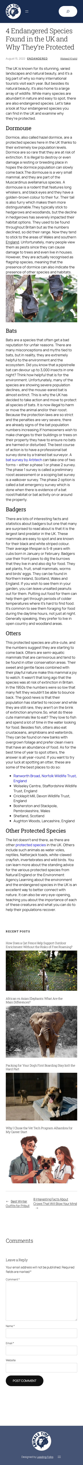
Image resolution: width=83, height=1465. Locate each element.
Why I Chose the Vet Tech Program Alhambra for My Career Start (39, 1130)
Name (10, 1326)
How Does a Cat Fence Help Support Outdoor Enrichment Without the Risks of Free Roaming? (39, 945)
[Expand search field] (68, 11)
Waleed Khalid (68, 58)
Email (10, 1343)
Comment (13, 1279)
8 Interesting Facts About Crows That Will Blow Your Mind (55, 1201)
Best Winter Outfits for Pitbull (18, 1203)
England (12, 242)
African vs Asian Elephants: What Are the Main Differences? (34, 1000)
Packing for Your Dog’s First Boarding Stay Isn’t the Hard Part (40, 1067)
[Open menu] (27, 11)
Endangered (37, 58)
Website (11, 1360)
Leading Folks (45, 1457)
